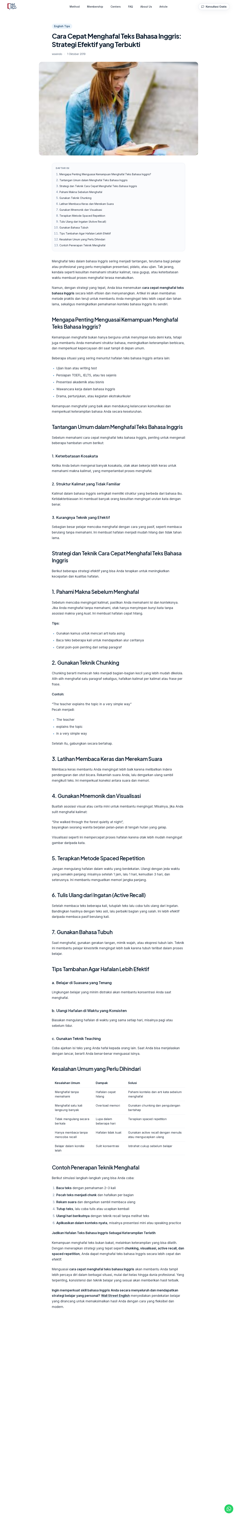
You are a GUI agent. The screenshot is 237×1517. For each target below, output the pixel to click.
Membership (95, 6)
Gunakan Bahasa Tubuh (73, 227)
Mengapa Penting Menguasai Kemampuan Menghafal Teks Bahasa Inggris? (105, 174)
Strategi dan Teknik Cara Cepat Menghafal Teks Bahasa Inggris (98, 186)
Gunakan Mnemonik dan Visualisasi (80, 209)
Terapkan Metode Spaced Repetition (82, 215)
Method (75, 6)
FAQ (130, 6)
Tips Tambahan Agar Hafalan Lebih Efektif (85, 233)
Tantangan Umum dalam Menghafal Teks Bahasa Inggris (93, 180)
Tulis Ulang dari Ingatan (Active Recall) (82, 221)
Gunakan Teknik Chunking (75, 197)
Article (163, 6)
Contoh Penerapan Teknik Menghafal (82, 245)
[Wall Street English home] (12, 6)
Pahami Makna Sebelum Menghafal (80, 192)
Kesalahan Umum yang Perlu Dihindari (82, 239)
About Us (146, 6)
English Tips (62, 26)
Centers (116, 6)
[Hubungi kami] (228, 1508)
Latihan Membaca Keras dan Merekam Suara (86, 203)
